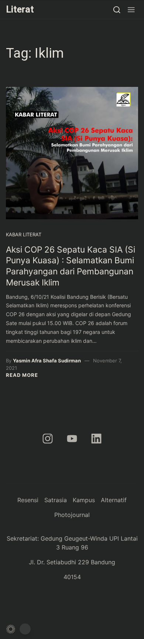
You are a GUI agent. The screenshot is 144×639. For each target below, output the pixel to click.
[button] (131, 9)
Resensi (27, 500)
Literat (20, 9)
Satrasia (55, 500)
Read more (22, 375)
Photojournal (72, 514)
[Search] (117, 9)
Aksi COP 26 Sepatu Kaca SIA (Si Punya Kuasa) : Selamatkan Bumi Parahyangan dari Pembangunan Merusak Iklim (70, 266)
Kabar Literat (23, 234)
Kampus (84, 500)
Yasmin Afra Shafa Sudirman (47, 361)
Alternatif (114, 500)
